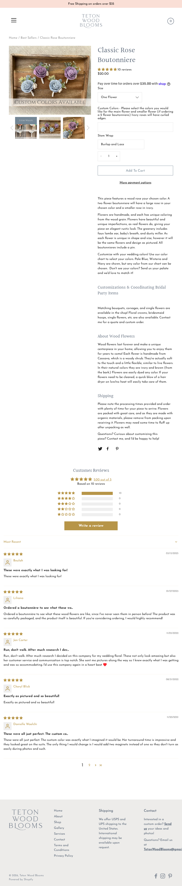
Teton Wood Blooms (32, 875)
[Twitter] (100, 449)
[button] (108, 69)
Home (13, 38)
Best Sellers (29, 38)
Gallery (59, 828)
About (58, 816)
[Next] (88, 127)
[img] (13, 554)
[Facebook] (108, 449)
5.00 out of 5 (102, 479)
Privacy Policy (63, 856)
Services (59, 834)
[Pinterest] (117, 449)
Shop (57, 822)
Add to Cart (135, 171)
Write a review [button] (91, 526)
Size (100, 88)
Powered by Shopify (21, 879)
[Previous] (11, 127)
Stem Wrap (105, 135)
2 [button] (89, 765)
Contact (59, 839)
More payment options (135, 182)
